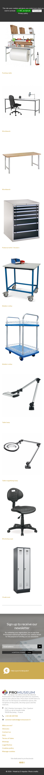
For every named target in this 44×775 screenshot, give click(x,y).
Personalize (37, 11)
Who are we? (7, 725)
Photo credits (33, 771)
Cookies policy (8, 748)
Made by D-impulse (20, 771)
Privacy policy (23, 13)
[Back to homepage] (19, 692)
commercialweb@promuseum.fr (18, 720)
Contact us (6, 732)
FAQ (4, 735)
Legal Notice (7, 745)
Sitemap (5, 742)
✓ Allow (29, 652)
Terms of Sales (8, 738)
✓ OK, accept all (24, 11)
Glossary (5, 729)
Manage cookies (8, 751)
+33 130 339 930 (11, 716)
